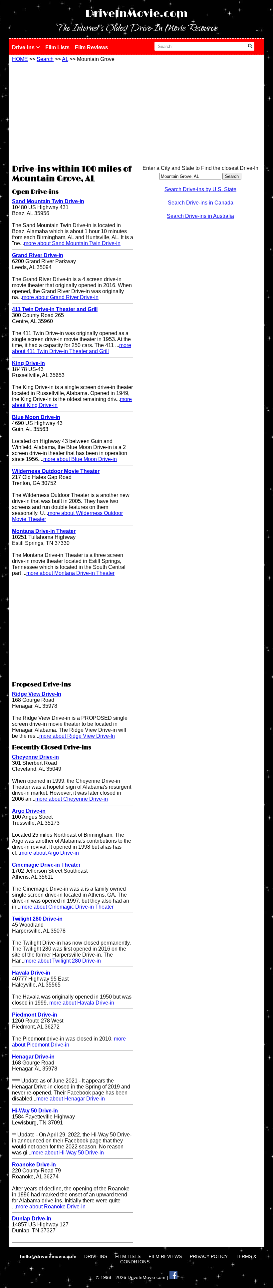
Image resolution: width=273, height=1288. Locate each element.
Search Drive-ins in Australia (200, 216)
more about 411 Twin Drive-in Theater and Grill (71, 348)
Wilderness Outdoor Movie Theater (56, 471)
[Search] (250, 46)
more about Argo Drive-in (49, 853)
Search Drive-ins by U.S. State (200, 189)
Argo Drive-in (29, 811)
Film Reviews (91, 47)
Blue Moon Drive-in (36, 417)
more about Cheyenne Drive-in (71, 799)
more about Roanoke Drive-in (51, 1206)
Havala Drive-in (31, 973)
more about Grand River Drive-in (60, 297)
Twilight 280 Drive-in (37, 919)
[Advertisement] (73, 112)
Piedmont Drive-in (34, 1015)
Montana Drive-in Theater (44, 531)
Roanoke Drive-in (34, 1164)
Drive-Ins (24, 47)
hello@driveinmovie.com (49, 1256)
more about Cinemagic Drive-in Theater (67, 907)
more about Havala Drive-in (81, 1003)
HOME (20, 59)
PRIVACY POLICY (209, 1256)
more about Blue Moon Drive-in (80, 459)
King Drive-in (28, 363)
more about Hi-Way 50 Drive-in (67, 1152)
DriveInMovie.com (136, 13)
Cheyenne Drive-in (35, 757)
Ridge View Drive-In (36, 694)
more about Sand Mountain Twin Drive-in (72, 243)
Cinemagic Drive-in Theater (46, 865)
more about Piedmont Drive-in (69, 1042)
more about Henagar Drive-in (70, 1098)
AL (65, 59)
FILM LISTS (127, 1256)
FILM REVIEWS (165, 1256)
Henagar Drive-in (33, 1057)
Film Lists (57, 47)
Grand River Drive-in (37, 255)
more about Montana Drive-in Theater (70, 573)
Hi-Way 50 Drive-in (35, 1110)
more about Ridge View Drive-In (77, 736)
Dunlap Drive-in (31, 1218)
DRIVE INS (95, 1256)
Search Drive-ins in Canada (200, 203)
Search (45, 59)
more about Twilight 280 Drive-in (62, 961)
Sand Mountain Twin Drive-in (48, 201)
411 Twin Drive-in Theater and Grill (55, 309)
